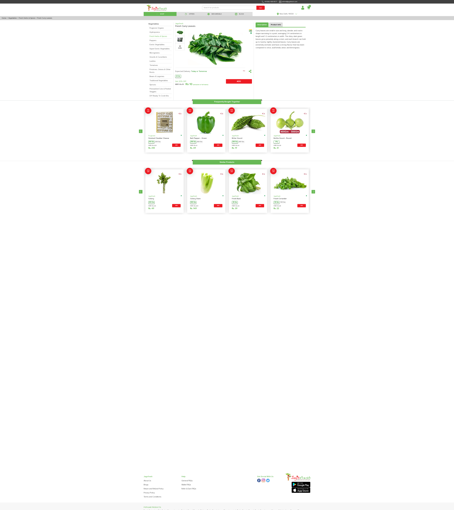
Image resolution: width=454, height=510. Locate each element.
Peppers (153, 40)
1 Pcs (276, 142)
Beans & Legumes (157, 76)
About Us (147, 481)
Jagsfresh (193, 136)
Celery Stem (195, 199)
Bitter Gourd (237, 138)
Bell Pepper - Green (198, 138)
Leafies (153, 61)
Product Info (276, 25)
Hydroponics (155, 32)
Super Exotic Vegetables (160, 49)
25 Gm (178, 76)
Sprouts (153, 85)
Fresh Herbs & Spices (158, 36)
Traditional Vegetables (159, 80)
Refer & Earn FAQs (188, 489)
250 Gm (193, 142)
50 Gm (276, 202)
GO (260, 8)
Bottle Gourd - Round (282, 138)
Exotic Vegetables (157, 45)
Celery (151, 199)
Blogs (146, 485)
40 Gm (235, 202)
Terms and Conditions (152, 497)
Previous (140, 131)
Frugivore (151, 136)
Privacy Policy (149, 493)
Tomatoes (154, 65)
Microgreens (155, 53)
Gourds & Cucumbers (158, 57)
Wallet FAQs (186, 485)
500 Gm (199, 142)
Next (313, 131)
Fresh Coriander (280, 199)
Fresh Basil (236, 199)
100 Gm (151, 142)
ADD (239, 81)
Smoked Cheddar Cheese (158, 138)
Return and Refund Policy (154, 489)
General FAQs (187, 481)
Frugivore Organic (157, 28)
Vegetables (153, 24)
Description (262, 25)
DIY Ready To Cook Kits (159, 96)
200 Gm (157, 142)
